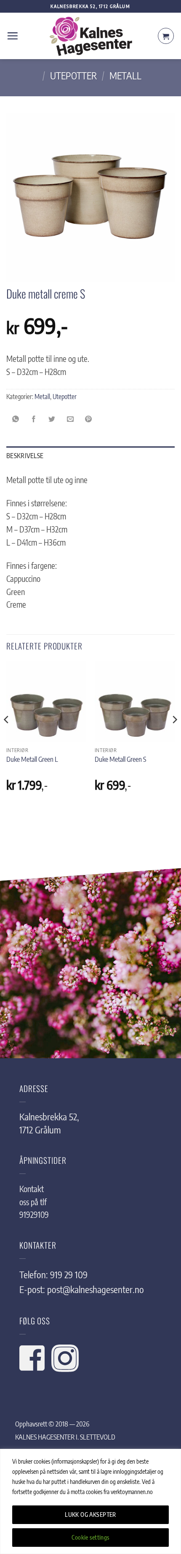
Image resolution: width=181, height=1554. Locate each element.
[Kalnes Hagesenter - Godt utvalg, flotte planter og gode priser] (90, 36)
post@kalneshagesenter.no (95, 1289)
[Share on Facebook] (33, 418)
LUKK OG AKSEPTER (90, 1514)
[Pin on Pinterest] (88, 418)
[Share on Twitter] (52, 418)
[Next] (174, 736)
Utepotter (73, 75)
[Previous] (7, 736)
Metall (125, 75)
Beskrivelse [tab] (24, 455)
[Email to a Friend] (70, 418)
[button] (12, 35)
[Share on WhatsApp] (15, 418)
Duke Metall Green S (120, 759)
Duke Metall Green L (32, 759)
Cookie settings (90, 1537)
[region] (90, 1501)
